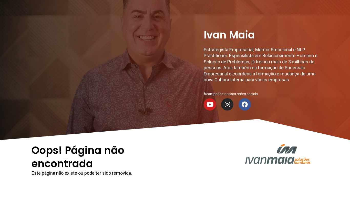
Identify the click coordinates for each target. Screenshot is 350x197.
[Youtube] (210, 104)
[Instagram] (227, 104)
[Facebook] (245, 104)
